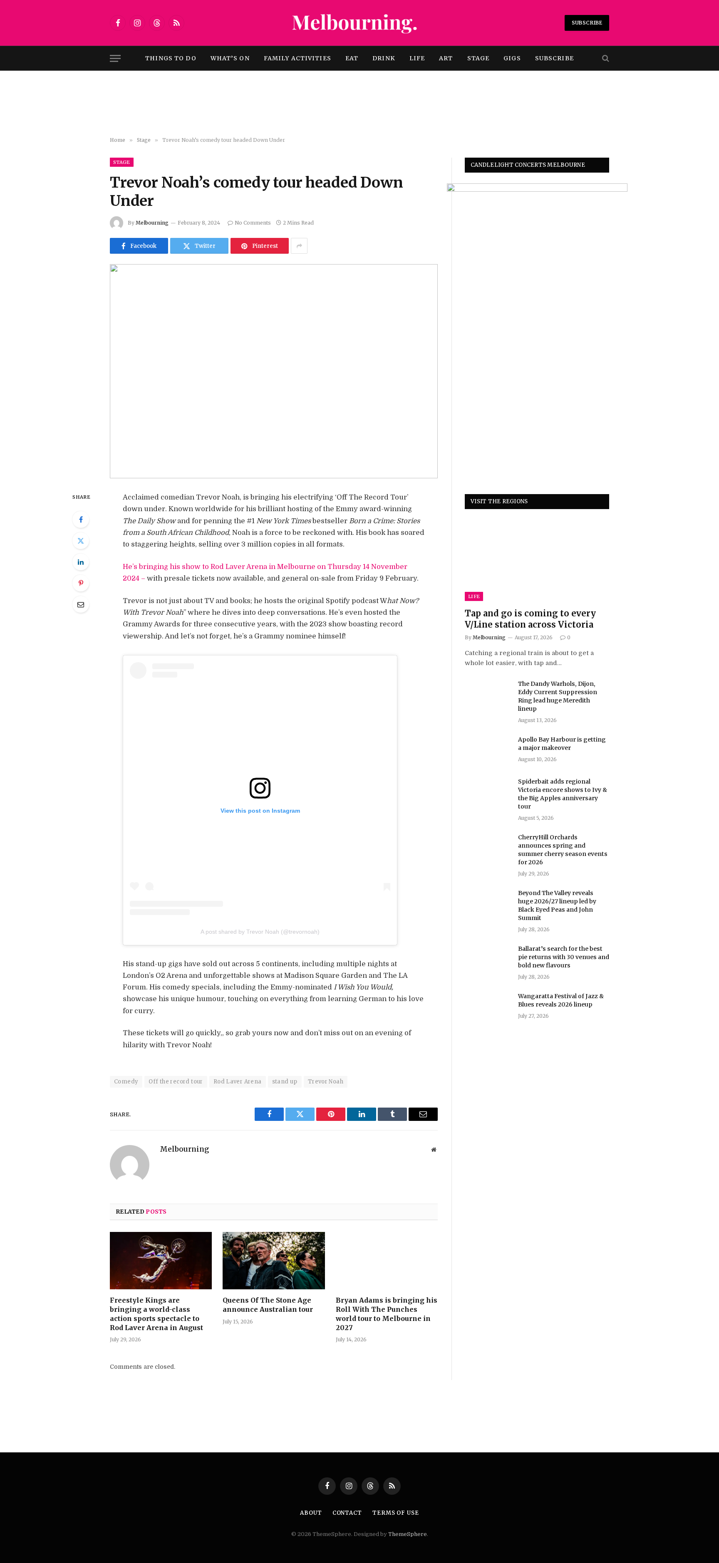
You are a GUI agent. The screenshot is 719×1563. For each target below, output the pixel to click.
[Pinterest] (80, 583)
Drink (383, 58)
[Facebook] (80, 519)
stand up (285, 1081)
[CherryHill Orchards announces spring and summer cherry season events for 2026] (488, 848)
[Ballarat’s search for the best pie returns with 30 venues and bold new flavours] (488, 959)
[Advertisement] (359, 104)
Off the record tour (176, 1081)
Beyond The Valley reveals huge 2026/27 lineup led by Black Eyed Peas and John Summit (557, 905)
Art (446, 58)
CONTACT (347, 1512)
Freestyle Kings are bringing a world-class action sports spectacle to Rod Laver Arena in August (156, 1313)
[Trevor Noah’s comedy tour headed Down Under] (274, 371)
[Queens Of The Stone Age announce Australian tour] (274, 1260)
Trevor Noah (325, 1081)
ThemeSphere (407, 1534)
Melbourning (152, 223)
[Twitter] (80, 540)
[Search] (604, 58)
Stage (478, 58)
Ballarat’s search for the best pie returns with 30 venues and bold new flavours (563, 957)
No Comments (253, 223)
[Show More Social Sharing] (299, 246)
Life (417, 58)
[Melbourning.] (359, 23)
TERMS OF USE (395, 1512)
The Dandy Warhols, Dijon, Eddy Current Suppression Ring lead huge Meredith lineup (557, 696)
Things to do (170, 58)
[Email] (80, 604)
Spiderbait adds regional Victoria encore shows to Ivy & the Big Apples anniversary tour (562, 794)
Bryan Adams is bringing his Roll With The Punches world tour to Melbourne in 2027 (386, 1313)
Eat (351, 58)
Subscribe (587, 23)
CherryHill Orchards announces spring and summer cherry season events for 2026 (562, 849)
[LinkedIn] (80, 562)
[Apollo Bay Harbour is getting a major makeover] (488, 750)
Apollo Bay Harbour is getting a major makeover (562, 744)
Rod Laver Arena (237, 1081)
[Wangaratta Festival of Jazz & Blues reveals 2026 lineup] (488, 1007)
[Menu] (115, 58)
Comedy (126, 1081)
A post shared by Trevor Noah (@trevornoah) (260, 931)
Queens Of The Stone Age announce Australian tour (268, 1304)
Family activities (297, 58)
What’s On (230, 58)
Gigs (512, 58)
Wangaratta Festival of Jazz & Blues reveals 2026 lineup (561, 1000)
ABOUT (311, 1512)
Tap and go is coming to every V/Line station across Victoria (530, 619)
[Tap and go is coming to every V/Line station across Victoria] (537, 560)
